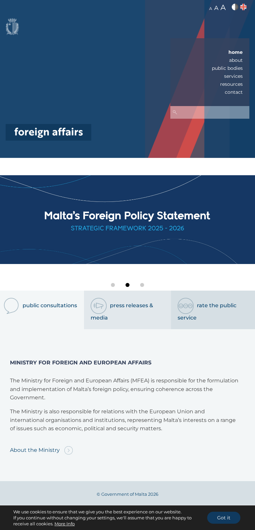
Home (235, 52)
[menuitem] (209, 52)
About (236, 60)
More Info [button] (64, 523)
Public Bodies (227, 68)
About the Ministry (35, 450)
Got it (223, 518)
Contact (234, 92)
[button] (113, 285)
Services (233, 76)
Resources (231, 84)
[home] (48, 132)
